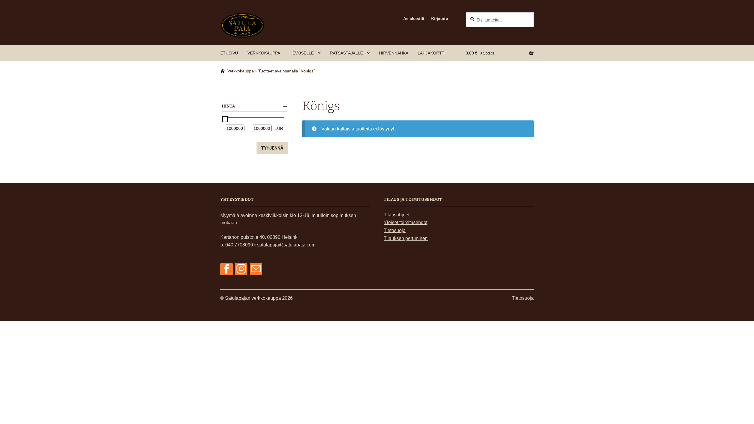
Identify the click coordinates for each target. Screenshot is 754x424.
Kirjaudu (439, 18)
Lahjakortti (432, 53)
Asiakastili (413, 18)
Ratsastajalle (346, 53)
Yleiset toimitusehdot (405, 222)
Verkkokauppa (263, 53)
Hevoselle (302, 53)
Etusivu (229, 53)
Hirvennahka (393, 53)
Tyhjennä (272, 148)
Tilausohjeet (396, 214)
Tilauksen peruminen (406, 238)
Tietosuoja (395, 230)
